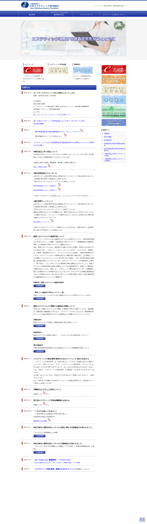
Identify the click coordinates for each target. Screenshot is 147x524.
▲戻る (142, 520)
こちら (60, 136)
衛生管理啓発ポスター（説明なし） (45, 190)
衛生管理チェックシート (41, 222)
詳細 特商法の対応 (40, 167)
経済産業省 (108, 140)
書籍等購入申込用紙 (40, 421)
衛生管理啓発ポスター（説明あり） (45, 186)
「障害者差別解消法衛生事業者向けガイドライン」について (56, 132)
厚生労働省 (108, 137)
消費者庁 (107, 133)
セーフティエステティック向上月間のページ (56, 114)
